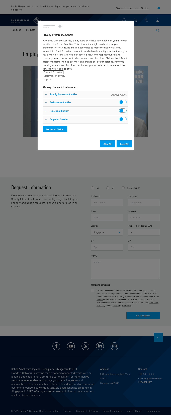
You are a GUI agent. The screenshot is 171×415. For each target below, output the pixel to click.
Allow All (107, 143)
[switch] (123, 102)
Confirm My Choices (55, 129)
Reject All (124, 143)
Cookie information (53, 72)
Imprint (47, 79)
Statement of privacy (54, 75)
